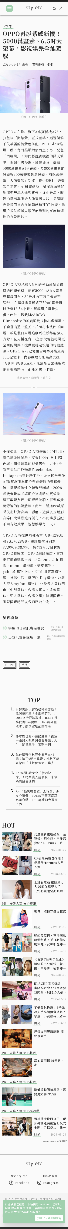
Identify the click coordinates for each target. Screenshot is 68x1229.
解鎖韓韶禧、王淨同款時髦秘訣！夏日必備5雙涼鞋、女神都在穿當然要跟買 (50, 939)
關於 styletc (19, 1176)
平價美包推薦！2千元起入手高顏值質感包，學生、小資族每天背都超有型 (50, 1011)
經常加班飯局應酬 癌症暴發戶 (49, 1033)
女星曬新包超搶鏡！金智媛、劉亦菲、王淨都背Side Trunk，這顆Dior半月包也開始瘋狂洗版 (50, 838)
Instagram (51, 1183)
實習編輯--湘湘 (42, 64)
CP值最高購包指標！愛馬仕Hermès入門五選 (49, 862)
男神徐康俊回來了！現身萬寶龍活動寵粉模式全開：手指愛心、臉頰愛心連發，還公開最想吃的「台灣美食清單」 (50, 1123)
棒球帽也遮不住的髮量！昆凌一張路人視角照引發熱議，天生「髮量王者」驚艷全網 (36, 740)
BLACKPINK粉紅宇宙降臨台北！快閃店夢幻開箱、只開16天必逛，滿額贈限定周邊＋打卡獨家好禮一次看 (50, 987)
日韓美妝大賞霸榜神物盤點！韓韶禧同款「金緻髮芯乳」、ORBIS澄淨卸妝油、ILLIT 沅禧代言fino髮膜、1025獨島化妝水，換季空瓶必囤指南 (37, 718)
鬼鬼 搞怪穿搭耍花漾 (50, 911)
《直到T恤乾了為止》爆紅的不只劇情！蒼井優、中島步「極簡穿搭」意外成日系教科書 (50, 963)
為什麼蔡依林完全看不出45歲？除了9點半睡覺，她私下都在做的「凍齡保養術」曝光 (37, 759)
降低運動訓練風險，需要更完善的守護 (50, 1091)
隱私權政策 (18, 1208)
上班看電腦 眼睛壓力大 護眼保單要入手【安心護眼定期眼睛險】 (49, 886)
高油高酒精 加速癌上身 (49, 1062)
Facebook (22, 1183)
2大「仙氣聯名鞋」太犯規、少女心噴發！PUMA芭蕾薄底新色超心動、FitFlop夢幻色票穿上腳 (37, 797)
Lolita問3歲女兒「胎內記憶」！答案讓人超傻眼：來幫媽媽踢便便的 (36, 777)
